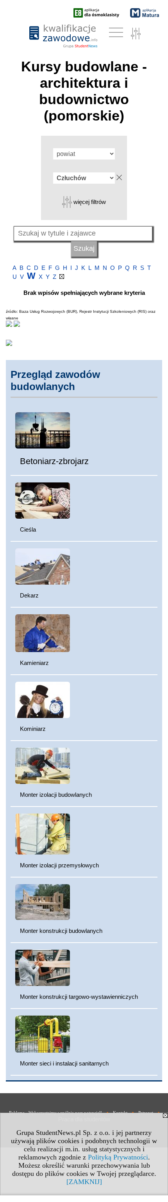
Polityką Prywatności (118, 1157)
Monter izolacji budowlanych (56, 794)
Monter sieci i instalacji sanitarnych (64, 1063)
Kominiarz (33, 728)
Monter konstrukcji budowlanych (61, 930)
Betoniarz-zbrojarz (54, 461)
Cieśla (28, 529)
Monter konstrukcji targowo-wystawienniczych (79, 996)
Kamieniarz (34, 663)
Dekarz (29, 595)
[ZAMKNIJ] (84, 1182)
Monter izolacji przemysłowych (59, 865)
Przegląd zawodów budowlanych (55, 380)
